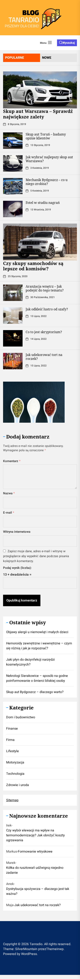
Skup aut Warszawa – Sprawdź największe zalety (38, 113)
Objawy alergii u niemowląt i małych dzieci (37, 632)
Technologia (15, 773)
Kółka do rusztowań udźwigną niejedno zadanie (34, 870)
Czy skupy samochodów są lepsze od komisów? (33, 266)
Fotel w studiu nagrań (43, 202)
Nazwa (9, 493)
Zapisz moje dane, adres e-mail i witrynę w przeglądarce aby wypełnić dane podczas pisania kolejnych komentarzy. (36, 556)
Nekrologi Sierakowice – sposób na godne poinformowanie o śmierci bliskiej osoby (37, 678)
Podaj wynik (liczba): (17, 568)
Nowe (46, 57)
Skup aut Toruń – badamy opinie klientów (46, 136)
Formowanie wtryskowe (35, 851)
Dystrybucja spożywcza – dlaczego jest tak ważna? (37, 891)
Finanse (12, 728)
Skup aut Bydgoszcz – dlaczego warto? (35, 692)
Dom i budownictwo (20, 717)
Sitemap (12, 800)
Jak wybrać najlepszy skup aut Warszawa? (49, 159)
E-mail (8, 512)
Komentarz (12, 461)
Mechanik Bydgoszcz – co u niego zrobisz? (46, 182)
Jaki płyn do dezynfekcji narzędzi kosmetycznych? (30, 662)
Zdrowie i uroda (17, 785)
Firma (10, 739)
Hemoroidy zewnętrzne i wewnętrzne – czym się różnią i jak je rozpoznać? (39, 646)
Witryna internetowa (16, 531)
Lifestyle (12, 751)
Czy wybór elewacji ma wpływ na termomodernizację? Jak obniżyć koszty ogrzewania (35, 835)
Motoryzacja (15, 762)
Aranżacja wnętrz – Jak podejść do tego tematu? (45, 288)
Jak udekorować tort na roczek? (44, 356)
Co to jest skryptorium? (44, 332)
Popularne (14, 57)
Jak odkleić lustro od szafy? (47, 309)
